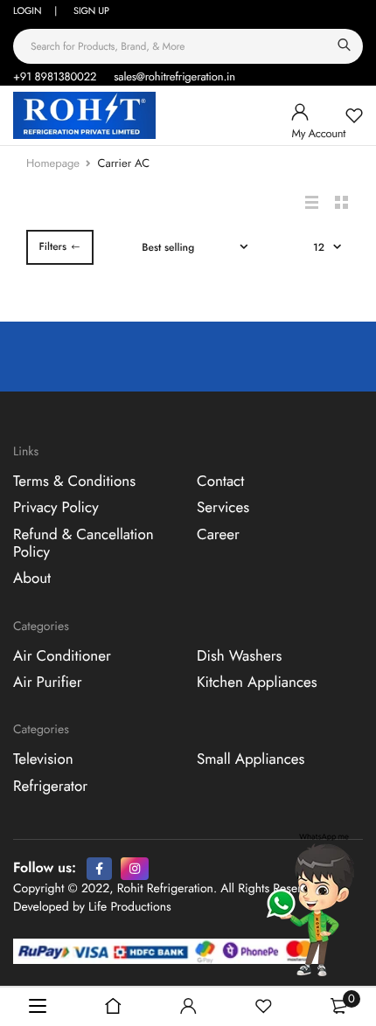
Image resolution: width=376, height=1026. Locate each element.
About (32, 579)
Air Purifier (47, 682)
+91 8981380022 (54, 76)
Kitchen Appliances (257, 682)
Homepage (53, 163)
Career (218, 534)
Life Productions (129, 907)
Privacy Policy (56, 507)
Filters (52, 246)
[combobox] (188, 46)
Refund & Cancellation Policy (83, 543)
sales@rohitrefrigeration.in (174, 76)
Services (223, 507)
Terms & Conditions (74, 481)
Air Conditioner (62, 656)
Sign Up (91, 11)
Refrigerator (50, 786)
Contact (220, 481)
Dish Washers (239, 656)
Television (43, 759)
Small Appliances (250, 759)
